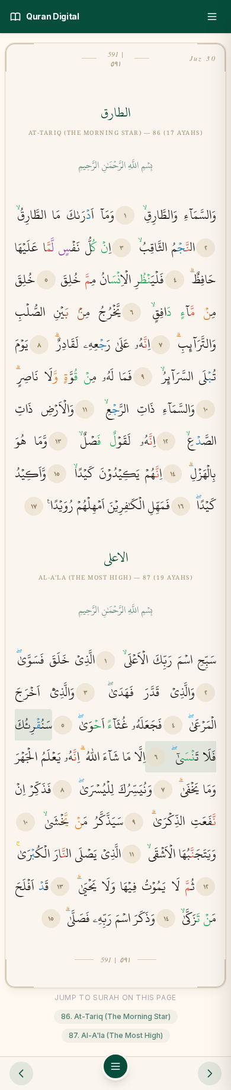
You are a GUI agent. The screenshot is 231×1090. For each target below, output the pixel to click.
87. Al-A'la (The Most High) (116, 1035)
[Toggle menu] (212, 16)
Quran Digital (52, 16)
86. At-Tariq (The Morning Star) (116, 1016)
